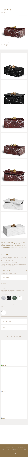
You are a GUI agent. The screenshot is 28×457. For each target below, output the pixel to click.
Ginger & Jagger (4, 3)
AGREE (14, 454)
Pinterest (15, 431)
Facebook (12, 431)
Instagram (18, 431)
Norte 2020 (14, 437)
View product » (14, 353)
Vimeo (10, 431)
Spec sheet (6, 277)
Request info (7, 321)
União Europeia (19, 441)
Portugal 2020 (7, 441)
